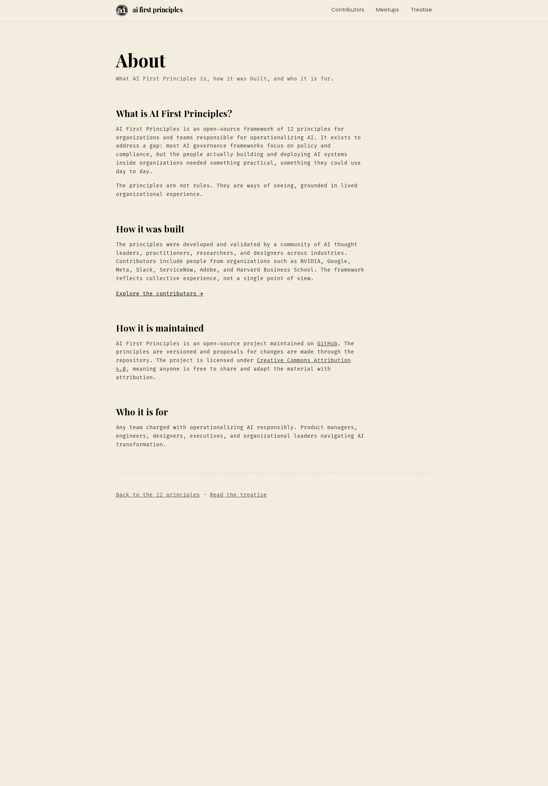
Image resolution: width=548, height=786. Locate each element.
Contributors (347, 9)
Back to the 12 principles (158, 495)
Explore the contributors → (159, 294)
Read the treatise (238, 495)
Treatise (421, 9)
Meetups (387, 9)
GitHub (327, 343)
